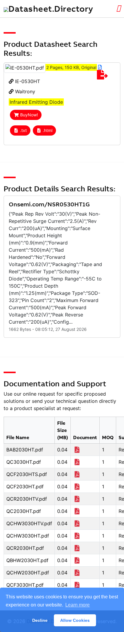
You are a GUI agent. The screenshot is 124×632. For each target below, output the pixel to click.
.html (47, 130)
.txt (23, 130)
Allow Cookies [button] (75, 620)
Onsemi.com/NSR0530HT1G (49, 204)
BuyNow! (29, 114)
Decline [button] (40, 620)
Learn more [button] (77, 604)
